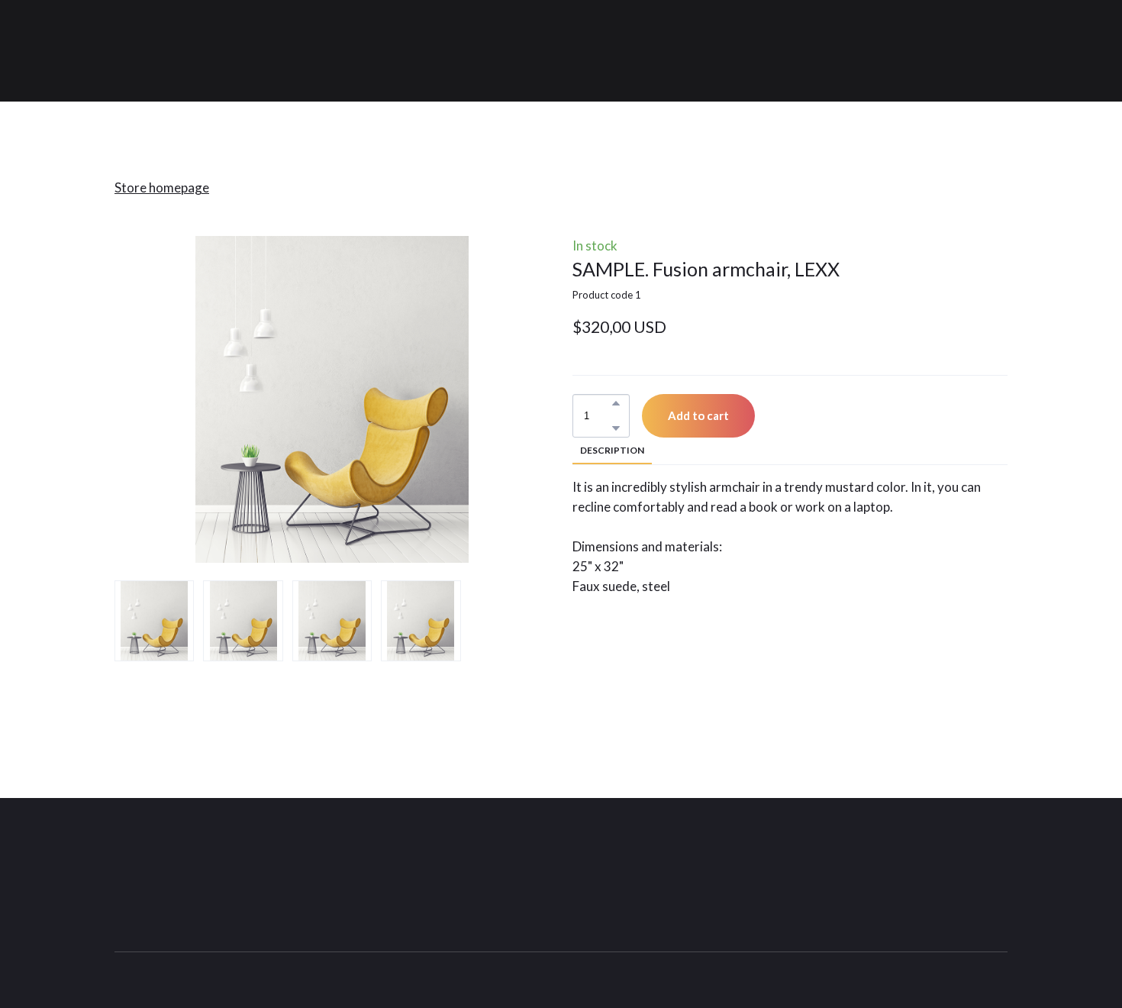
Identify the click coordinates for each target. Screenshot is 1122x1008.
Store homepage (161, 187)
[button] (616, 403)
